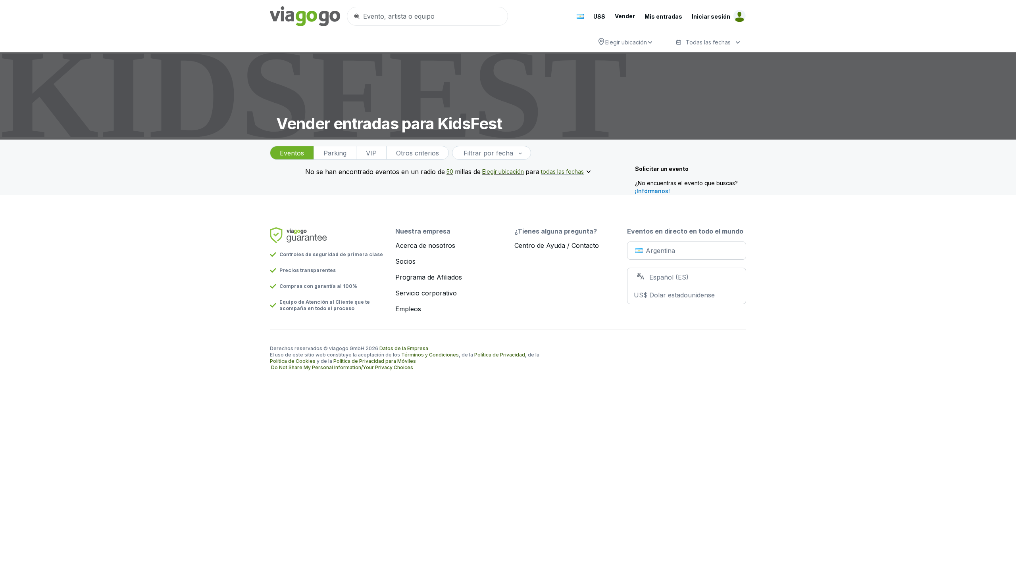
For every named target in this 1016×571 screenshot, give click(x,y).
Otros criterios (417, 153)
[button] (580, 16)
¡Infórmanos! (652, 191)
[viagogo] (305, 16)
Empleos (408, 309)
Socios (405, 261)
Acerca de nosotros (425, 245)
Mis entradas (663, 16)
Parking (334, 153)
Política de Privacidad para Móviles (374, 361)
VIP (371, 153)
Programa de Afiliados (428, 277)
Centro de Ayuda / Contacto (556, 245)
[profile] (738, 16)
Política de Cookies (293, 361)
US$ (599, 16)
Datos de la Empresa (403, 348)
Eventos (292, 153)
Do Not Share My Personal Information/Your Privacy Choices (342, 367)
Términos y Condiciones (430, 355)
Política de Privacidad (499, 355)
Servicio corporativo (426, 293)
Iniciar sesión (711, 16)
